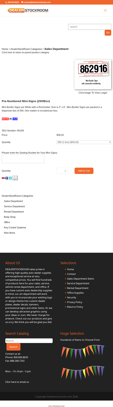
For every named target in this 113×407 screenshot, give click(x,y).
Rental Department (14, 211)
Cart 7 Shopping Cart (56, 406)
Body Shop (10, 217)
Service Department (14, 206)
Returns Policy (75, 306)
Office (7, 222)
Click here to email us (17, 382)
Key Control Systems (15, 227)
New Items (9, 233)
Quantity (6, 142)
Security (71, 297)
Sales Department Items (80, 278)
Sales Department (13, 201)
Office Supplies (75, 292)
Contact (71, 274)
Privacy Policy (74, 302)
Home (70, 269)
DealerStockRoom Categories (17, 196)
